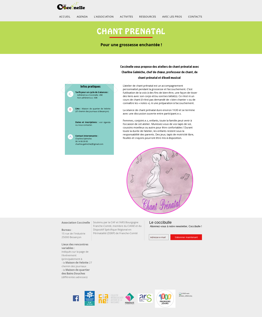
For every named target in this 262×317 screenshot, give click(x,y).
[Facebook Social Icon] (76, 298)
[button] (103, 16)
